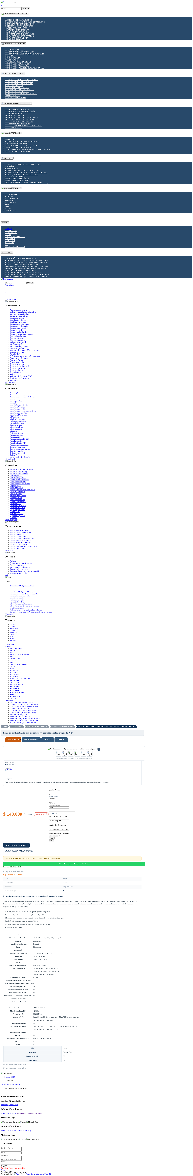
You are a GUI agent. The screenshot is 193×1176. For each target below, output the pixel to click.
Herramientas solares (16, 181)
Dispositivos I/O (12, 96)
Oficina (9, 204)
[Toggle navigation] (15, 2)
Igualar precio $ (41, 814)
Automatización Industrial (19, 84)
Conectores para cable (17, 66)
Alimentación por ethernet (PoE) (21, 80)
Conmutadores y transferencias (22, 141)
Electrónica (11, 198)
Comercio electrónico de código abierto (39, 1174)
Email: (51, 807)
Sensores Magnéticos (17, 447)
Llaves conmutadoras (17, 348)
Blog (29, 1131)
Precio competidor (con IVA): (59, 829)
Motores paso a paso (17, 352)
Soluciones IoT (15, 504)
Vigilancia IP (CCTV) (17, 516)
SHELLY (13, 694)
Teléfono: (52, 803)
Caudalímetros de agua (17, 32)
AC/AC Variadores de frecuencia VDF (23, 126)
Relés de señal (15, 437)
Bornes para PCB (13, 58)
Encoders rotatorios (16, 338)
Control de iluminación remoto (21, 264)
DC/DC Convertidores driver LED (21, 118)
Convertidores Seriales (18, 336)
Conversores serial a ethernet (21, 94)
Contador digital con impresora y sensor (26, 262)
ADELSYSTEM (11, 231)
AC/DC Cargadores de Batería (20, 112)
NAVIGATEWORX (17, 684)
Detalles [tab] (48, 739)
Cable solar (11, 168)
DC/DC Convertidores (16, 116)
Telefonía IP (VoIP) (16, 514)
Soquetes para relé (16, 451)
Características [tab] (31, 739)
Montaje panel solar (17, 608)
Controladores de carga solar (21, 174)
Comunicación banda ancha (19, 90)
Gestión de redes (16, 494)
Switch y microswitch (17, 453)
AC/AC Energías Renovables (19, 122)
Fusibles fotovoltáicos (17, 179)
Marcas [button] (7, 646)
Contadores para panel (17, 38)
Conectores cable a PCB (18, 413)
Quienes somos (22, 1131)
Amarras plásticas (15, 50)
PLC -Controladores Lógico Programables (25, 356)
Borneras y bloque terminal (20, 24)
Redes (8, 208)
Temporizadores (15, 372)
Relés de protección (17, 362)
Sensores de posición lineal (19, 366)
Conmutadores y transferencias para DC (26, 172)
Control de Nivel (16, 330)
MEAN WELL (15, 670)
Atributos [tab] (61, 739)
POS (7, 206)
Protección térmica (16, 433)
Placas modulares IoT (17, 500)
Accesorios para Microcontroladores (24, 54)
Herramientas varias (17, 423)
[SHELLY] (9, 772)
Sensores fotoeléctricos (18, 368)
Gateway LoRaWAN (17, 492)
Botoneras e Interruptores (19, 26)
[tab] (13, 739)
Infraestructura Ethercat (18, 496)
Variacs (12, 374)
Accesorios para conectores (19, 52)
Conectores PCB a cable (18, 415)
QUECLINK (14, 682)
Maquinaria (14, 380)
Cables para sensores (16, 28)
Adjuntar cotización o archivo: (59, 834)
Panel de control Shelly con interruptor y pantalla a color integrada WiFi (106, 726)
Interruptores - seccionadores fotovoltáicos (25, 606)
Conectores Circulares (17, 64)
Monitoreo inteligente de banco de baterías (27, 274)
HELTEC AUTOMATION (15, 247)
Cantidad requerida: (55, 821)
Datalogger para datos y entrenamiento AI (27, 266)
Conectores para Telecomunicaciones (24, 68)
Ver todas (8, 229)
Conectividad (17, 726)
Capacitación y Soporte (17, 30)
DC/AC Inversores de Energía (19, 120)
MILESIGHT (15, 676)
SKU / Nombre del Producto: (59, 816)
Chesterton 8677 (9, 1077)
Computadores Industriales (19, 34)
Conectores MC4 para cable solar (22, 170)
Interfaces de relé (16, 344)
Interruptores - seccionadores (21, 145)
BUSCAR (26, 8)
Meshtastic (13, 518)
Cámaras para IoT (14, 86)
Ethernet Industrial (15, 98)
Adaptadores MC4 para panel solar (23, 164)
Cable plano (11, 60)
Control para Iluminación (18, 332)
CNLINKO (9, 243)
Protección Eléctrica (17, 360)
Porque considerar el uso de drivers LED (26, 276)
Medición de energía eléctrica (20, 270)
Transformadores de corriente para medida (27, 149)
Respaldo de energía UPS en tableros (23, 722)
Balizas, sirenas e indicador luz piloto (25, 22)
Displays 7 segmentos (17, 419)
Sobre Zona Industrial (9, 1113)
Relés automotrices (16, 435)
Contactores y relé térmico (19, 36)
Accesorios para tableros (18, 20)
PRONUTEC (15, 680)
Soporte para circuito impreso (20, 449)
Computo (9, 196)
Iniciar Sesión (10, 285)
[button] (11, 299)
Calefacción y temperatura (62, 726)
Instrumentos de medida (17, 151)
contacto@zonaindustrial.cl (11, 1085)
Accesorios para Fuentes (17, 124)
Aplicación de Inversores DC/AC (21, 258)
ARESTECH (10, 239)
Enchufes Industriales (16, 143)
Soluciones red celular (17, 508)
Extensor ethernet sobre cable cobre (22, 490)
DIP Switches (14, 417)
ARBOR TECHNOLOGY (15, 237)
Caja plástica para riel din (18, 62)
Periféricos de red (16, 498)
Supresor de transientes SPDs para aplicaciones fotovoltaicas (31, 612)
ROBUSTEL (14, 690)
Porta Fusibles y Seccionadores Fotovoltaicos (26, 610)
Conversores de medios (17, 92)
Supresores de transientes (18, 147)
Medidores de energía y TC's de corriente (24, 350)
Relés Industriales (16, 441)
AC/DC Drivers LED (14, 114)
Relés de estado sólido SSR (19, 439)
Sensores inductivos (17, 370)
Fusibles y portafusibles (18, 421)
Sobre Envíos (21, 1113)
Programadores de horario (19, 358)
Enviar (51, 838)
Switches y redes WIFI (18, 502)
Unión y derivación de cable (20, 457)
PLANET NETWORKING (20, 678)
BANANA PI (10, 241)
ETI (6, 245)
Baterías (9, 56)
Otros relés (13, 431)
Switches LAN (15, 512)
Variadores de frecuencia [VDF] (21, 376)
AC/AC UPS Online (13, 128)
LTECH (13, 666)
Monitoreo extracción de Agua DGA (23, 272)
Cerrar (51, 840)
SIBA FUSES (15, 696)
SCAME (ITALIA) (17, 692)
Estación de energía (15, 177)
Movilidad (10, 202)
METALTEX (14, 674)
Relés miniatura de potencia (19, 445)
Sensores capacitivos (17, 364)
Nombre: (52, 799)
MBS (12, 668)
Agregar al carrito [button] (16, 845)
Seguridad (10, 210)
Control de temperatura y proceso (21, 334)
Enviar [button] (3, 1170)
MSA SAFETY (15, 672)
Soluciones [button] (9, 700)
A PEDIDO (9, 644)
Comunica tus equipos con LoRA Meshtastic (27, 260)
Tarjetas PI (13, 455)
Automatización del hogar (19, 82)
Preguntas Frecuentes (34, 1113)
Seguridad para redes (17, 510)
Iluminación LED (16, 425)
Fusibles (9, 139)
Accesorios (11, 194)
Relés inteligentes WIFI (18, 443)
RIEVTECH (14, 688)
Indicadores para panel (18, 342)
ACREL (8, 235)
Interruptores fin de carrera (19, 346)
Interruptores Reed (16, 427)
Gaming (9, 200)
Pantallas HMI (15, 354)
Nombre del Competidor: (57, 825)
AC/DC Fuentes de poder (17, 110)
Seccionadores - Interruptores (20, 378)
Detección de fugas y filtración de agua (25, 268)
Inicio (4, 726)
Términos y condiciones (9, 1105)
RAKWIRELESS (16, 686)
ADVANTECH (11, 233)
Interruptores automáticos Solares (23, 183)
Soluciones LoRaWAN (18, 506)
